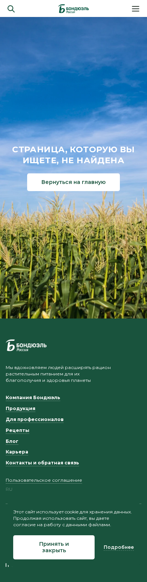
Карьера (17, 452)
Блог (12, 441)
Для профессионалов (35, 419)
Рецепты (17, 430)
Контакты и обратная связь (42, 463)
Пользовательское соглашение (44, 480)
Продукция (20, 408)
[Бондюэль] (26, 345)
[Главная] (73, 8)
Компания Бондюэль (33, 397)
